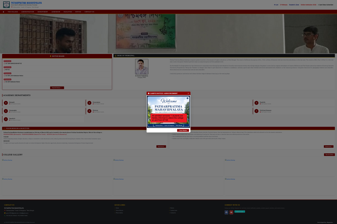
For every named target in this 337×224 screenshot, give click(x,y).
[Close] (188, 93)
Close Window (183, 130)
